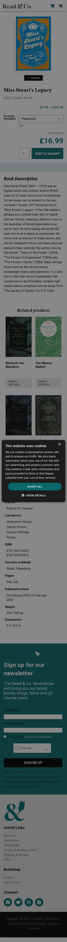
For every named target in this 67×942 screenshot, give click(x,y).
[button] (34, 495)
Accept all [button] (35, 486)
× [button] (59, 444)
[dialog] (33, 471)
